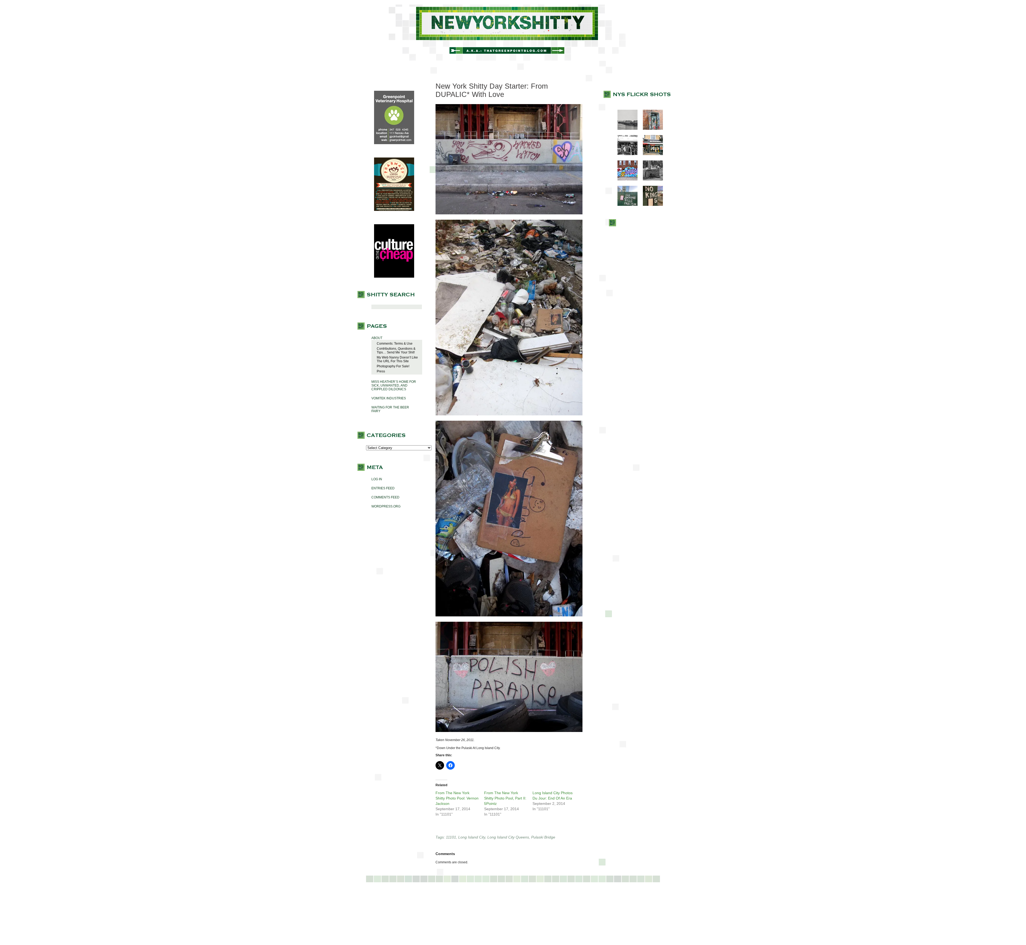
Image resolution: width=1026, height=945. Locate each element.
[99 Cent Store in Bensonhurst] (625, 154)
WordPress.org (386, 506)
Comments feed (385, 497)
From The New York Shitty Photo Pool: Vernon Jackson (457, 798)
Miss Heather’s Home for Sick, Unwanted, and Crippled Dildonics (393, 385)
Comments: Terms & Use (395, 343)
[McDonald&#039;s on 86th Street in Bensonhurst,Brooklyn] (650, 154)
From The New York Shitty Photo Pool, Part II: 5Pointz (505, 798)
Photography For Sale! (393, 366)
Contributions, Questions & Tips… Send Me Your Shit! (396, 350)
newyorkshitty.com (513, 32)
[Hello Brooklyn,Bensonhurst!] (625, 179)
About (376, 338)
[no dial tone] (650, 129)
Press (381, 371)
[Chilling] (650, 179)
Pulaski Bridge (543, 837)
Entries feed (383, 488)
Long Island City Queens (508, 837)
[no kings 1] (650, 205)
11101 (451, 837)
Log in (376, 479)
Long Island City (471, 837)
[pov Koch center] (625, 129)
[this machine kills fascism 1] (625, 205)
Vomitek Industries (388, 398)
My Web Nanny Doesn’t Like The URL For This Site (397, 359)
